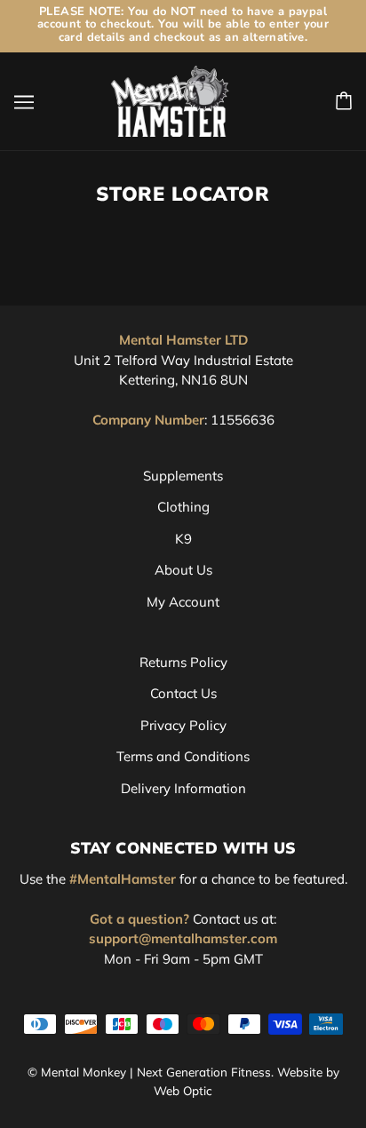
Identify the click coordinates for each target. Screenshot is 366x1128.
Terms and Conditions (183, 756)
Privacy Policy (183, 725)
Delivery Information (183, 788)
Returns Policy (183, 662)
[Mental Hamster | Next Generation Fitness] (170, 99)
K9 (183, 538)
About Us (183, 569)
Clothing (183, 506)
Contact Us (183, 693)
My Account (183, 601)
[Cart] (344, 100)
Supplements (183, 475)
